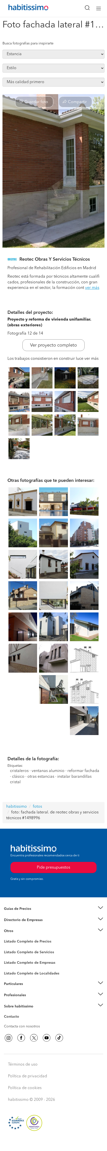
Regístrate (12, 995)
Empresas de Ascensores (24, 926)
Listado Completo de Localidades (31, 973)
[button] (53, 909)
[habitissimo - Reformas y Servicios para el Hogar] (22, 8)
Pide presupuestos (53, 1142)
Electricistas (13, 961)
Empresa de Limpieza (21, 931)
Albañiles (11, 966)
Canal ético (13, 1017)
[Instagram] (8, 1037)
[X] (33, 1037)
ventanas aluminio (48, 771)
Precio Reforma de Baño (23, 915)
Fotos (8, 947)
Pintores (10, 956)
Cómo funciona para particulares (30, 990)
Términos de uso (23, 1065)
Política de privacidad (27, 1076)
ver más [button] (92, 288)
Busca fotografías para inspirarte (28, 43)
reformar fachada (83, 771)
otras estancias (40, 777)
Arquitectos (13, 971)
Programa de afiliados (21, 1022)
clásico (18, 777)
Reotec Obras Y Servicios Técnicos (54, 259)
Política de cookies (25, 1088)
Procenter (11, 952)
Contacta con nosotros (22, 1026)
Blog (8, 937)
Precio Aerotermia (18, 920)
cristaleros (19, 771)
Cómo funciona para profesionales (31, 1001)
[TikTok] (59, 1037)
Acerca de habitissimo (21, 1012)
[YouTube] (46, 1037)
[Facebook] (21, 1037)
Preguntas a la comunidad (24, 942)
